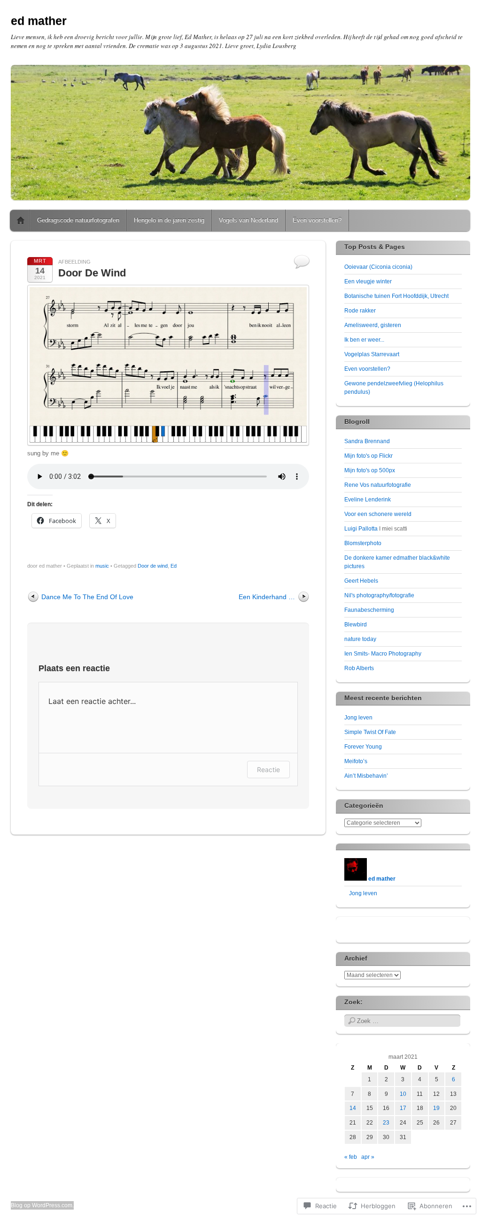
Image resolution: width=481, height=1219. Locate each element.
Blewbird (355, 624)
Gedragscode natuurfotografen (78, 220)
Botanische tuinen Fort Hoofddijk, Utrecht (396, 296)
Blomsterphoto (362, 543)
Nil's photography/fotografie (379, 595)
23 (386, 1122)
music (102, 566)
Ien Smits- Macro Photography (382, 653)
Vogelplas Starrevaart (371, 354)
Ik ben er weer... (364, 339)
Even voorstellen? (317, 220)
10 (403, 1094)
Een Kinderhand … (267, 597)
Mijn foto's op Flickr (368, 456)
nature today (360, 639)
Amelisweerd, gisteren (372, 325)
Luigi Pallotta (361, 528)
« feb (350, 1157)
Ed (174, 566)
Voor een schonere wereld (377, 514)
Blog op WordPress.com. (42, 1205)
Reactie (268, 770)
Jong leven (358, 717)
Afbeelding (74, 262)
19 (436, 1108)
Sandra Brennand (367, 441)
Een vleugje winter (368, 281)
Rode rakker (360, 310)
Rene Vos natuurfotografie (377, 485)
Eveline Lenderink (367, 499)
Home (20, 220)
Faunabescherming (369, 610)
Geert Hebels (361, 581)
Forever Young (363, 746)
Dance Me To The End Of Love (87, 597)
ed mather (39, 20)
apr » (367, 1157)
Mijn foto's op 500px (369, 470)
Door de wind (153, 566)
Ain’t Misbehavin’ (366, 776)
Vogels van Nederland (248, 220)
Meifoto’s (355, 761)
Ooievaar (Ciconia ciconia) (378, 267)
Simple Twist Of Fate (370, 732)
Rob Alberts (359, 668)
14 (352, 1108)
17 (403, 1108)
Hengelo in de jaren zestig (169, 220)
